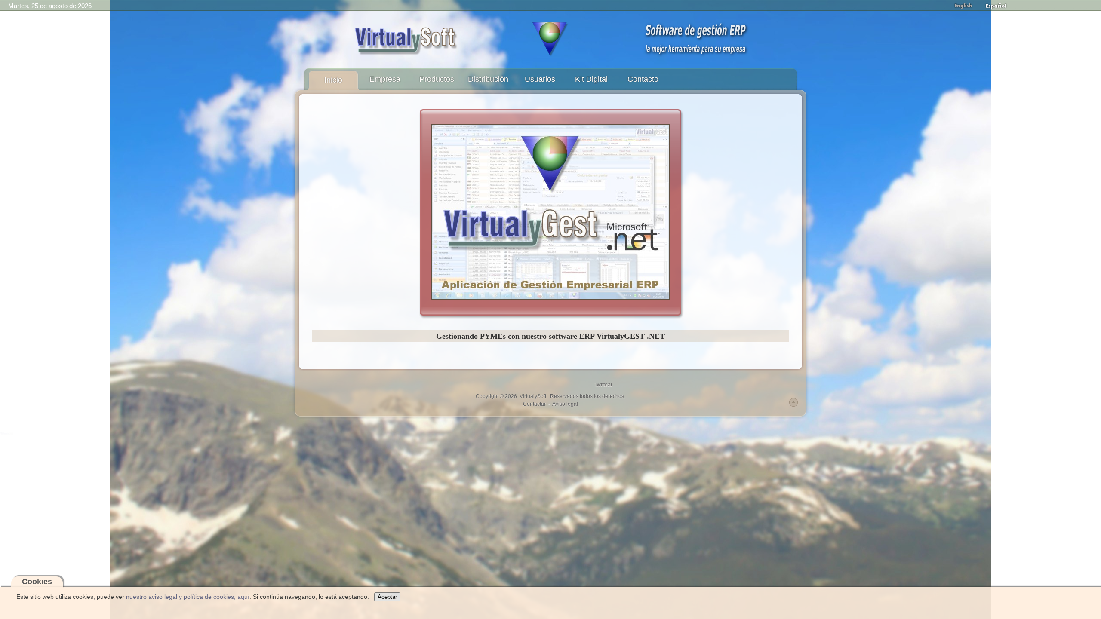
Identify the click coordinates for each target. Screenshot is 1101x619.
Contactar (534, 404)
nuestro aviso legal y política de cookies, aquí (187, 596)
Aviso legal (565, 404)
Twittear (603, 385)
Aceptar (387, 597)
